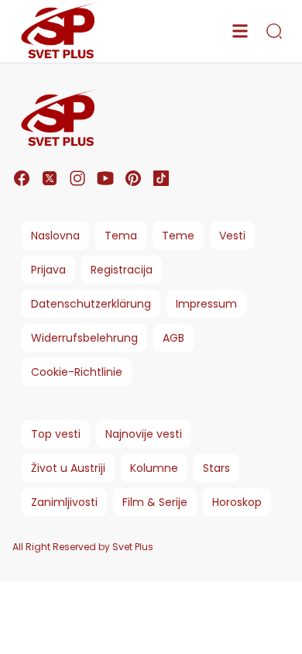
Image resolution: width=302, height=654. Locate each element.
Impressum (206, 304)
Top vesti (56, 434)
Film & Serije (154, 502)
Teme (178, 235)
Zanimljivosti (64, 502)
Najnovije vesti (143, 434)
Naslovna (55, 235)
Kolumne (154, 468)
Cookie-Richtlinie (76, 372)
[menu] (240, 31)
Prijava (48, 269)
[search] (274, 30)
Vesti (232, 235)
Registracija (122, 269)
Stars (216, 468)
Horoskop (237, 502)
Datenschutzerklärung (91, 304)
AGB (173, 338)
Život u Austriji (68, 468)
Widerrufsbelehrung (84, 338)
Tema (121, 235)
